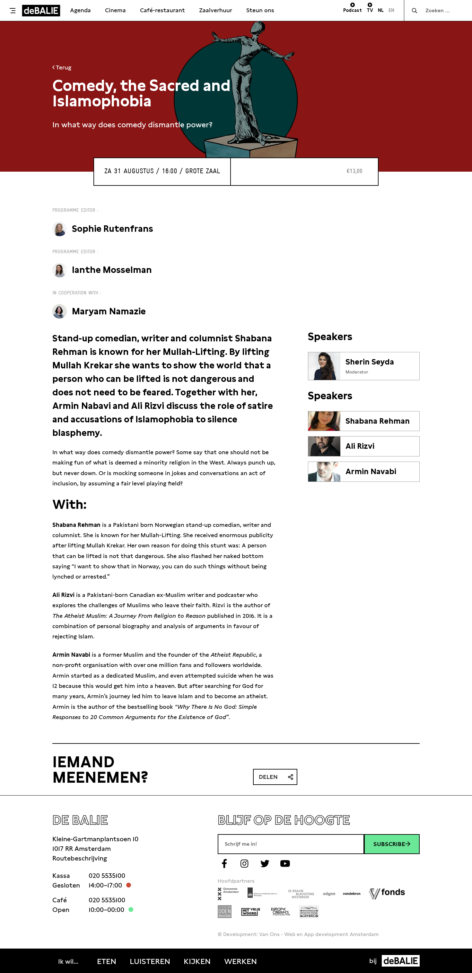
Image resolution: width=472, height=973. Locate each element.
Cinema (115, 10)
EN (391, 10)
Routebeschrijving (79, 858)
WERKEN (240, 961)
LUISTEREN (150, 961)
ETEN (106, 961)
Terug (63, 67)
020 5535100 (107, 875)
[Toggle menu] (12, 10)
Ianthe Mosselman (112, 270)
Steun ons (260, 10)
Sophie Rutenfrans (112, 228)
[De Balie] (41, 10)
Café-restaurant (162, 10)
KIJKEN (197, 961)
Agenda (80, 10)
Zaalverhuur (215, 10)
